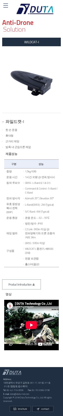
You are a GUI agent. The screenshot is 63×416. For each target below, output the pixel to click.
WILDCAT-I (31, 42)
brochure (22, 409)
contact (45, 409)
